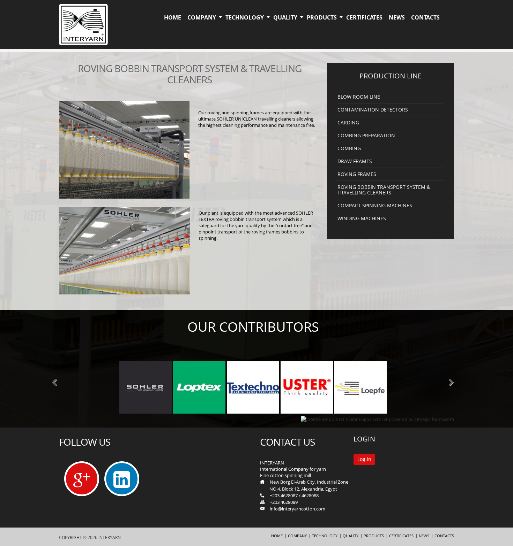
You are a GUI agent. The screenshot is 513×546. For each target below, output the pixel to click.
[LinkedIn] (122, 480)
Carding (348, 122)
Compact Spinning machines (374, 205)
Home (172, 17)
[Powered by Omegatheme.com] (377, 419)
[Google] (81, 478)
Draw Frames (354, 161)
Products (322, 17)
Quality (285, 17)
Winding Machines (361, 218)
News (397, 17)
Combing (349, 148)
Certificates (364, 17)
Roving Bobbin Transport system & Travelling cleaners (383, 189)
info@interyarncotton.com (297, 509)
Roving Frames (356, 174)
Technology (244, 17)
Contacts (425, 17)
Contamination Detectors (372, 110)
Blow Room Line (358, 97)
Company (201, 17)
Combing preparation (366, 135)
